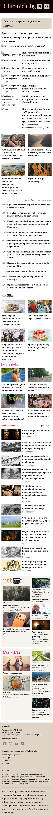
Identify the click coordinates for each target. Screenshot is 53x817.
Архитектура (28, 465)
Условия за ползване (10, 755)
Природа (26, 557)
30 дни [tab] (48, 425)
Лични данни (7, 758)
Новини (5, 764)
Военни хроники (29, 451)
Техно (25, 527)
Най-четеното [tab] (44, 200)
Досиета (26, 482)
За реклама (6, 761)
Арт (24, 543)
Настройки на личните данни (15, 784)
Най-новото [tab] (30, 200)
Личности (26, 436)
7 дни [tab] (41, 425)
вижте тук (44, 781)
